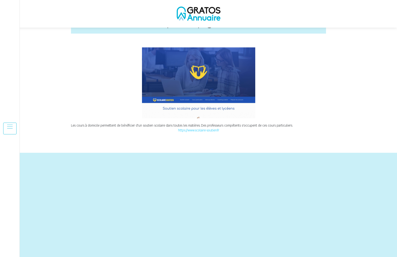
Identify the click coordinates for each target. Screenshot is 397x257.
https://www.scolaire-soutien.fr (198, 130)
